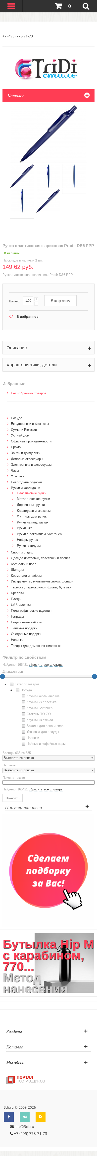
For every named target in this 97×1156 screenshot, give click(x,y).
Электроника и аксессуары (31, 464)
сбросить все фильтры (46, 664)
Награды (17, 616)
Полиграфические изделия (31, 610)
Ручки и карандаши (25, 488)
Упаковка (17, 476)
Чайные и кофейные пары (46, 744)
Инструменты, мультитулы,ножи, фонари (42, 581)
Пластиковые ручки (31, 493)
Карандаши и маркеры (33, 511)
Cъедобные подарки (26, 634)
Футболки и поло (23, 564)
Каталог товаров (27, 684)
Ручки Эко (24, 528)
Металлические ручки (33, 499)
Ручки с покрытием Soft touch (39, 534)
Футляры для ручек (32, 516)
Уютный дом (20, 435)
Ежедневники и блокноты (30, 424)
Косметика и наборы (26, 576)
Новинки (17, 640)
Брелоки (17, 593)
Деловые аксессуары (27, 459)
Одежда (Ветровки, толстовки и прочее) (41, 558)
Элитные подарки (24, 628)
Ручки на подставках (32, 522)
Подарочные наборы (26, 622)
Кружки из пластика (41, 702)
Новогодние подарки (26, 482)
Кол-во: (14, 301)
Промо (16, 447)
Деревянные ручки (31, 505)
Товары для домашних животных (36, 646)
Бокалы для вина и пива (45, 726)
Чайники (33, 738)
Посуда (16, 418)
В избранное (27, 316)
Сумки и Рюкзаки (24, 430)
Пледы (16, 599)
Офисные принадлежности (31, 441)
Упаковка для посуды (43, 732)
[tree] (48, 714)
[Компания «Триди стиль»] (48, 68)
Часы (15, 470)
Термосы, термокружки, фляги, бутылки (41, 587)
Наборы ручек (27, 540)
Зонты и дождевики (25, 453)
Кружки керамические (43, 696)
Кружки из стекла (40, 720)
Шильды (17, 570)
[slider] (94, 676)
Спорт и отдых (22, 552)
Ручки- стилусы (29, 546)
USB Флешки (21, 605)
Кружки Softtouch (39, 708)
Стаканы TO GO (39, 714)
